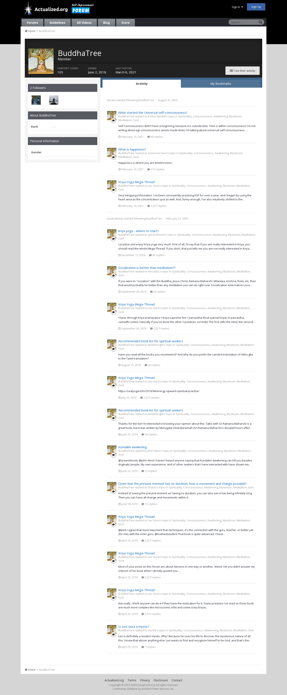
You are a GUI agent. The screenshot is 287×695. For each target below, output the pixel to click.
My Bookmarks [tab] (220, 84)
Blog (106, 23)
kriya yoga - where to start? (138, 231)
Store (125, 23)
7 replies (150, 647)
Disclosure (161, 680)
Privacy (145, 680)
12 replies (150, 471)
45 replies (158, 255)
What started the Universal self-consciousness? (152, 112)
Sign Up (256, 7)
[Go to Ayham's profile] (53, 100)
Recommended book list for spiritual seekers (150, 341)
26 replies (159, 291)
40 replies (156, 137)
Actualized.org (114, 680)
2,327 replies (158, 206)
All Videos (84, 23)
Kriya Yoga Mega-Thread (136, 182)
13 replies (150, 504)
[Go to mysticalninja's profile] (36, 100)
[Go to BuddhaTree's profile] (111, 115)
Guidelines (57, 23)
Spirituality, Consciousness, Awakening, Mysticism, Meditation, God (211, 487)
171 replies (157, 169)
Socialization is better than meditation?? (147, 268)
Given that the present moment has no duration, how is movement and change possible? (182, 483)
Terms (132, 680)
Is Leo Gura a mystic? (133, 626)
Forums (32, 23)
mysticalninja (115, 218)
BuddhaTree (146, 100)
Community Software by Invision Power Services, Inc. (143, 689)
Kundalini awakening (132, 447)
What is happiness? (132, 149)
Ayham (111, 100)
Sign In (236, 7)
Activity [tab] (142, 84)
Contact (177, 680)
